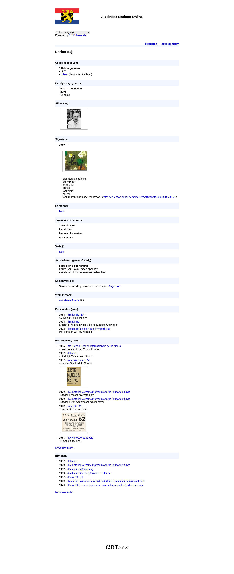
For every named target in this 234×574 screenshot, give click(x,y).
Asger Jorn (115, 286)
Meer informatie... (65, 447)
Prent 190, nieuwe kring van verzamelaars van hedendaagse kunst (105, 485)
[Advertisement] (117, 520)
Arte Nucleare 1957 (79, 360)
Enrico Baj (74, 321)
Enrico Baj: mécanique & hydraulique (89, 328)
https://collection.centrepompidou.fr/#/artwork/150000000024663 (139, 197)
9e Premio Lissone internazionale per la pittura (94, 346)
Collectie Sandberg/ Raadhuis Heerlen (90, 473)
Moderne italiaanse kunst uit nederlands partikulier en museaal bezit (106, 481)
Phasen (72, 353)
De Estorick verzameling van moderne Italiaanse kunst (99, 392)
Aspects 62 (74, 406)
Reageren (151, 43)
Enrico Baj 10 (76, 314)
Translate (81, 35)
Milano (64, 74)
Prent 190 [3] (75, 477)
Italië (61, 211)
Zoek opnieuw (170, 43)
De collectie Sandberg (80, 437)
